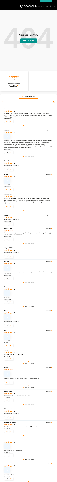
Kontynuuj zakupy (28, 40)
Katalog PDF (36, 1)
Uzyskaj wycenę (46, 1)
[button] (23, 96)
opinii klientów (14, 81)
